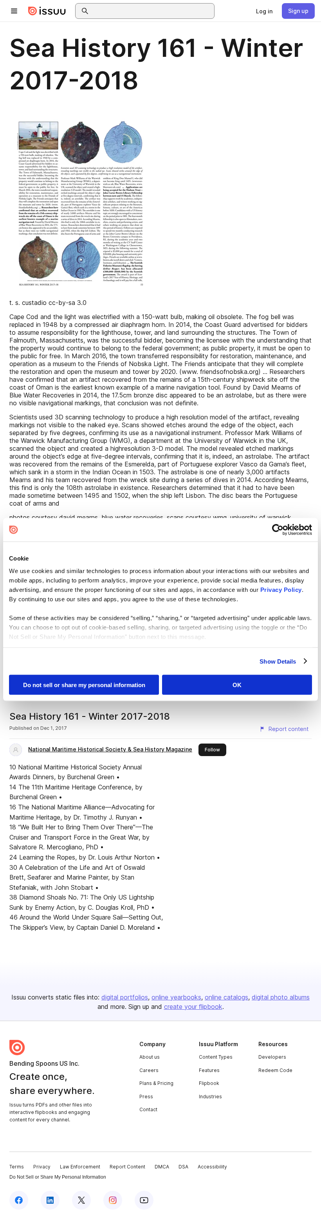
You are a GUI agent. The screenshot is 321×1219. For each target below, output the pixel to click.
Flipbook (209, 1083)
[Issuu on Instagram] (112, 1200)
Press (146, 1096)
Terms (16, 1167)
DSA (183, 1167)
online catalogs (226, 997)
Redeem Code (275, 1070)
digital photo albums (281, 997)
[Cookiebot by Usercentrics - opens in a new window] (277, 530)
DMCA (162, 1167)
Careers (149, 1070)
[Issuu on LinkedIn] (50, 1200)
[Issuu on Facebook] (18, 1200)
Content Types (216, 1057)
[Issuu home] (47, 11)
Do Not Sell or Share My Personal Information (57, 1177)
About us (149, 1057)
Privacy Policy (281, 589)
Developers (272, 1057)
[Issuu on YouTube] (144, 1200)
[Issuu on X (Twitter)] (81, 1200)
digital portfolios (124, 997)
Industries (210, 1096)
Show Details (278, 661)
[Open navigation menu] (14, 11)
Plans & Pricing (156, 1083)
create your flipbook (193, 1006)
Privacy (41, 1167)
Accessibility (212, 1167)
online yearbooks (176, 997)
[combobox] (152, 11)
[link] (264, 11)
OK (237, 685)
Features (209, 1070)
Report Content (127, 1167)
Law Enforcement (80, 1167)
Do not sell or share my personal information (84, 685)
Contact (148, 1109)
